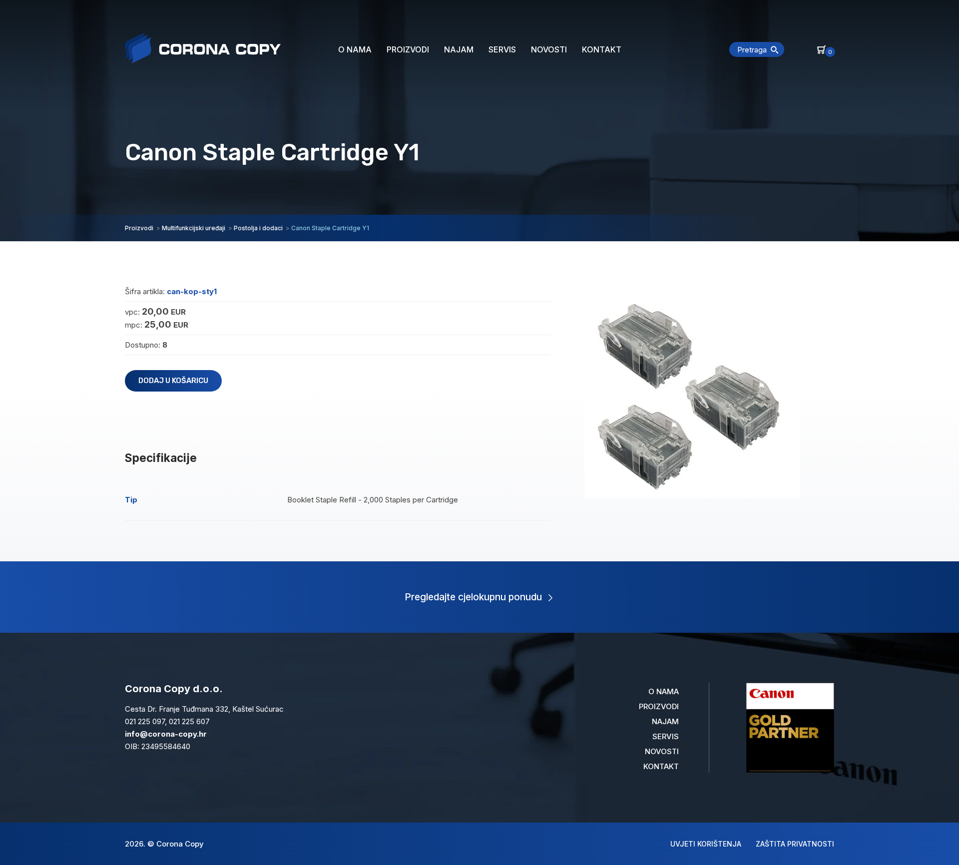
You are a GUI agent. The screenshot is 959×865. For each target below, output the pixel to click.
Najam (459, 49)
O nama (355, 49)
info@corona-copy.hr (166, 734)
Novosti (549, 49)
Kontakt (601, 49)
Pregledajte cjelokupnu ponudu (473, 597)
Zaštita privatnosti (795, 844)
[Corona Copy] (203, 47)
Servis (502, 49)
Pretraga (752, 49)
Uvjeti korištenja (705, 844)
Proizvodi (408, 49)
